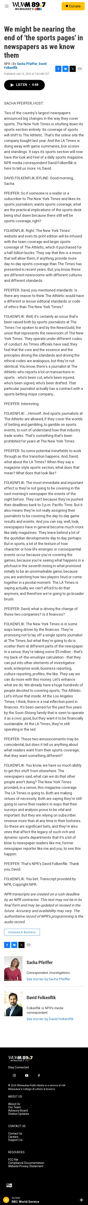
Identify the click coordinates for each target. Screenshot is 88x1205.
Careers (13, 1136)
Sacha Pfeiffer (27, 64)
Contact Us (15, 1133)
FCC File (13, 1159)
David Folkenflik (41, 997)
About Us (14, 1104)
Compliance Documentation (26, 1163)
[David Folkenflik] (13, 1004)
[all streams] (82, 1200)
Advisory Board (18, 1110)
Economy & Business (22, 932)
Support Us (15, 1140)
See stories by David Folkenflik (50, 1019)
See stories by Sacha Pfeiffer (48, 979)
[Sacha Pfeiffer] (13, 968)
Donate (75, 6)
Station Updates (18, 1113)
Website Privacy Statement (25, 1166)
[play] (6, 1200)
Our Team (14, 1107)
